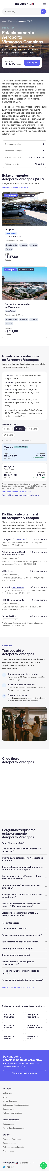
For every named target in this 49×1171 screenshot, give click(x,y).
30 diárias (8, 435)
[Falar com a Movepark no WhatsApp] (43, 1165)
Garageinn (9, 466)
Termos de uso (9, 1109)
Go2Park (19, 241)
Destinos (12, 21)
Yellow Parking (9, 616)
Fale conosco (8, 1151)
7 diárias (19, 429)
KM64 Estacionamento (13, 600)
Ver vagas (32, 62)
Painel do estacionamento (13, 1128)
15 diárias (33, 429)
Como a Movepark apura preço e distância (20, 495)
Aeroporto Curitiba (9, 1026)
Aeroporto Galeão (9, 1037)
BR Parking (7, 571)
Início (4, 21)
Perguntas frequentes (12, 1139)
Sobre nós (7, 1093)
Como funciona (9, 1143)
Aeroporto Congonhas (33, 1015)
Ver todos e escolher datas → (15, 188)
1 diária (7, 429)
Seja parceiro (8, 1124)
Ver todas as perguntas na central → (18, 987)
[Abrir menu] (44, 4)
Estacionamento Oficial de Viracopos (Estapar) (13, 553)
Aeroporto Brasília (32, 1037)
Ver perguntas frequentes (24, 1073)
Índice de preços (10, 1101)
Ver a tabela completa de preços (16, 492)
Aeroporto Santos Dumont (34, 1026)
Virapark (8, 447)
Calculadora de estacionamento (16, 1105)
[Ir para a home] (24, 4)
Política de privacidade (12, 1113)
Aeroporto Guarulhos (9, 1015)
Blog (5, 1097)
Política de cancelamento (13, 1147)
